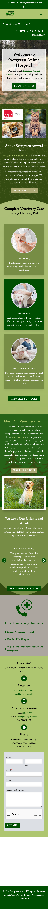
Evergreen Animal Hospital (16, 155)
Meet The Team (24, 470)
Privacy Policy (23, 895)
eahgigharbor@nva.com (27, 716)
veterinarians (18, 437)
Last (26, 765)
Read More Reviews (24, 588)
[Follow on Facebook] (24, 904)
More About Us (24, 190)
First (7, 765)
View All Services (24, 398)
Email (9, 770)
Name (9, 757)
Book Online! (24, 86)
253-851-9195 (13, 2)
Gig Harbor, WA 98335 (24, 694)
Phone (8, 780)
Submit (12, 825)
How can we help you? (16, 790)
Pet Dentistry (24, 258)
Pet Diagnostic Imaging (24, 368)
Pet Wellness (24, 313)
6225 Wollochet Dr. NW (24, 690)
